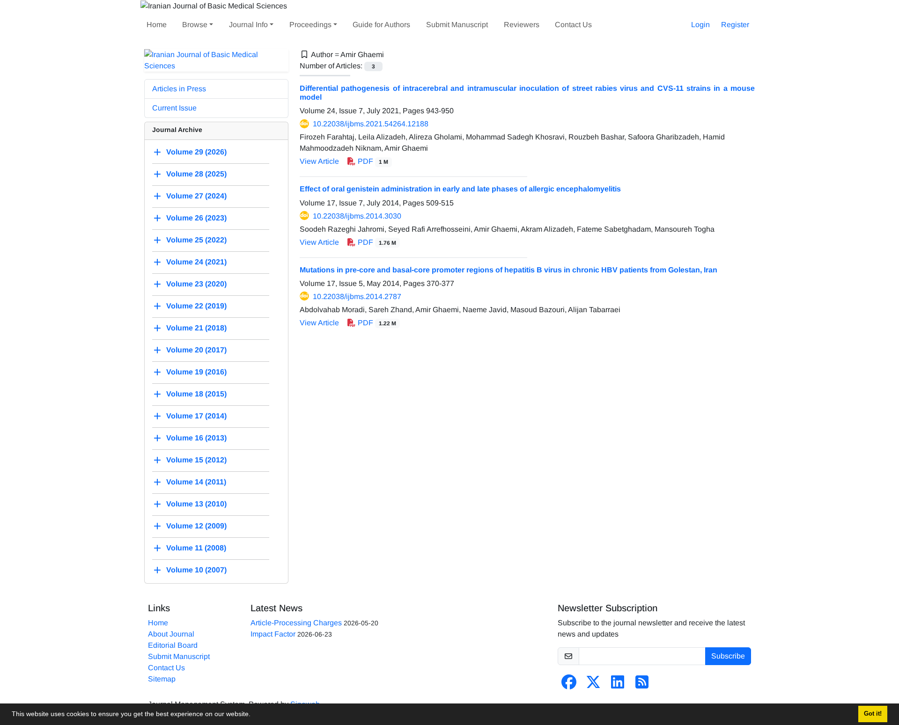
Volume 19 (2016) (196, 372)
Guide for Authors (381, 25)
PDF (372, 161)
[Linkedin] (617, 685)
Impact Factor (273, 634)
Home (157, 25)
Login (700, 25)
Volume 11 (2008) (196, 548)
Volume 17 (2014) (196, 416)
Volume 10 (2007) (196, 570)
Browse (194, 25)
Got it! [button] (873, 713)
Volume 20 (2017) (196, 350)
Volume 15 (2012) (196, 460)
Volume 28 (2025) (196, 174)
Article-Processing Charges (296, 623)
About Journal (171, 634)
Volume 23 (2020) (196, 284)
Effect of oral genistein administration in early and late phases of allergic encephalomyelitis (460, 189)
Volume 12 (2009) (196, 526)
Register (735, 25)
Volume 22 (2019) (196, 306)
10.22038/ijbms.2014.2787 (357, 296)
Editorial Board (173, 645)
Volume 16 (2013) (196, 438)
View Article (319, 161)
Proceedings (310, 25)
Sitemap (162, 679)
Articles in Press (179, 89)
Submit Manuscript (457, 25)
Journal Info (248, 25)
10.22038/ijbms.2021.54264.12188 (370, 124)
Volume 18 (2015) (196, 394)
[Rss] (642, 685)
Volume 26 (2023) (196, 218)
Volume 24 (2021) (196, 262)
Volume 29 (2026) (196, 152)
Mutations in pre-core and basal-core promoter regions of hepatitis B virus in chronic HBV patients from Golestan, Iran (508, 270)
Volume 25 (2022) (196, 240)
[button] (253, 715)
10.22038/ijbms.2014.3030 (357, 216)
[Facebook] (569, 685)
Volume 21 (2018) (196, 328)
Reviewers (521, 25)
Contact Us (573, 25)
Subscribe (728, 656)
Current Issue (174, 108)
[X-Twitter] (593, 685)
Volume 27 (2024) (196, 196)
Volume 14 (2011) (196, 482)
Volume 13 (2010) (196, 504)
